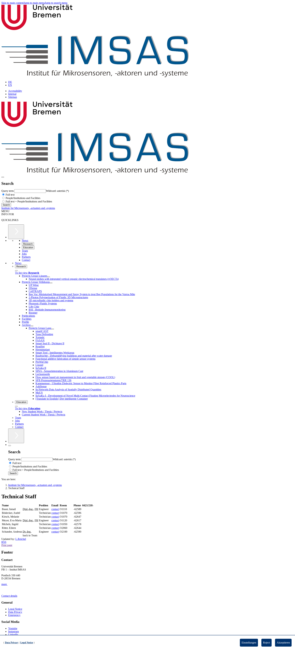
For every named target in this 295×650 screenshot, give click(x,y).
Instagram (13, 631)
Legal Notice (15, 609)
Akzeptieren (283, 642)
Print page (6, 545)
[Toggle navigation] (2, 177)
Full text (10, 194)
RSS (3, 542)
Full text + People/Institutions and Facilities (28, 201)
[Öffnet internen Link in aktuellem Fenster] (95, 76)
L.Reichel (20, 539)
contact (55, 509)
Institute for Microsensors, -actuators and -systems (28, 208)
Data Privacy (15, 612)
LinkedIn (13, 634)
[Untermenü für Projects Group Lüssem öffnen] (48, 276)
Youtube (12, 628)
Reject (266, 642)
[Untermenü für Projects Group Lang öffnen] (52, 329)
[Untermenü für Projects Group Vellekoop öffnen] (51, 282)
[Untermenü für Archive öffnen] (32, 325)
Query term (7, 190)
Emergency (14, 615)
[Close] (16, 270)
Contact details (9, 595)
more (4, 584)
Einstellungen (249, 642)
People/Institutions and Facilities (22, 198)
